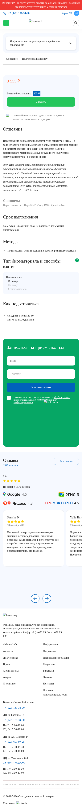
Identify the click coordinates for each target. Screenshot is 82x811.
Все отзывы (66, 461)
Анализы (8, 651)
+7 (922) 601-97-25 (14, 742)
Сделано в (9, 803)
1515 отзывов (10, 465)
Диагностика (10, 657)
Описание (12, 58)
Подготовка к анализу (34, 58)
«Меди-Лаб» (10, 644)
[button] (35, 598)
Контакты (48, 683)
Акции (7, 677)
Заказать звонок (41, 387)
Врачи (6, 664)
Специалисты (10, 670)
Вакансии (48, 670)
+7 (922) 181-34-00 (19, 13)
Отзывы (47, 677)
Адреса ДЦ (66, 13)
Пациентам (49, 651)
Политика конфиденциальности (55, 692)
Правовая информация (56, 657)
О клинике (9, 683)
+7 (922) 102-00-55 (14, 763)
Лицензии (49, 664)
